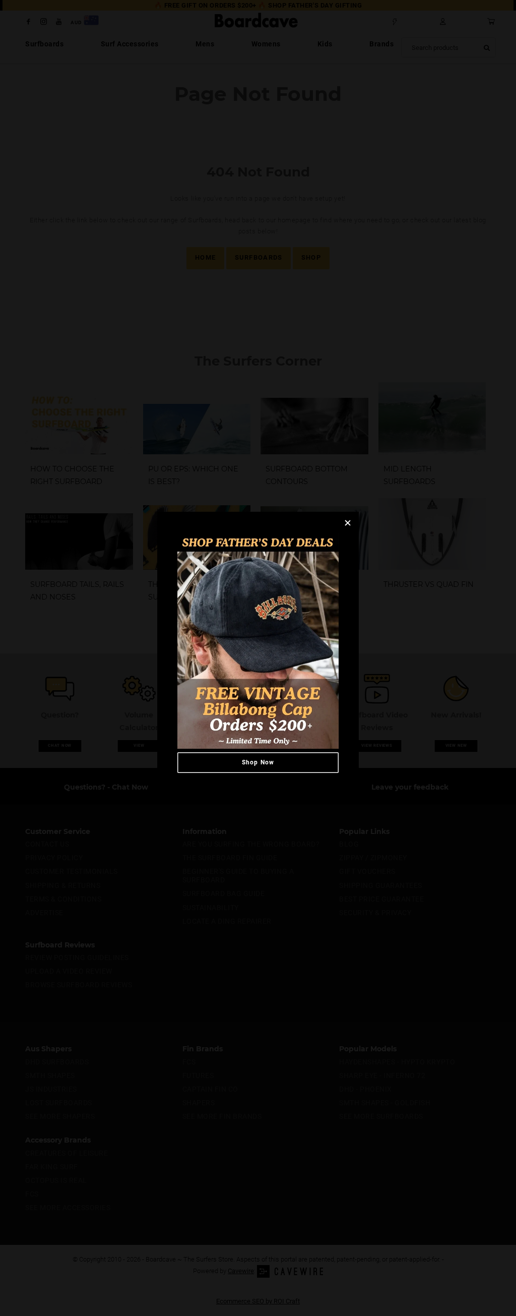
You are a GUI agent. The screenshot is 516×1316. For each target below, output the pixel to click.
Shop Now (258, 762)
